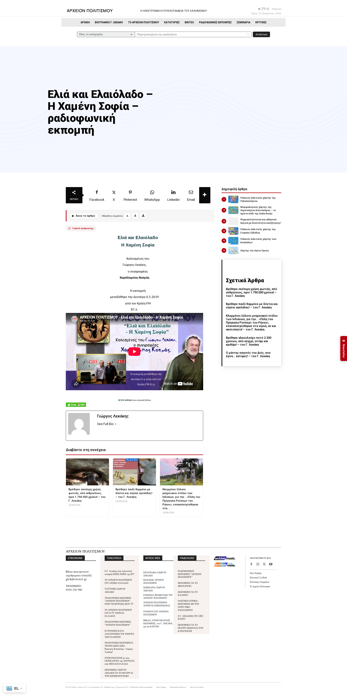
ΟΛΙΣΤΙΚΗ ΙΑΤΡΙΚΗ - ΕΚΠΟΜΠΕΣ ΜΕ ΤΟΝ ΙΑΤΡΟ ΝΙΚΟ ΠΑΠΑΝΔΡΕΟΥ (188, 605)
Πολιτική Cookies (258, 577)
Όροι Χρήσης (256, 572)
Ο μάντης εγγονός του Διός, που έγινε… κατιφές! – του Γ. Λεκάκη (248, 354)
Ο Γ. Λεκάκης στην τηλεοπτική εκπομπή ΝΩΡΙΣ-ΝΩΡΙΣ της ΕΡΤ (119, 572)
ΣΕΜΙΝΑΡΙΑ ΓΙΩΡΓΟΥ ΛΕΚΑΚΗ (154, 589)
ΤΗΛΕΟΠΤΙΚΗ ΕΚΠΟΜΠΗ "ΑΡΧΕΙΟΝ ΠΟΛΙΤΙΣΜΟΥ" (118, 623)
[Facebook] (251, 564)
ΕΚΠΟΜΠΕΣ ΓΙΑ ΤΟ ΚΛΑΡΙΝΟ (188, 593)
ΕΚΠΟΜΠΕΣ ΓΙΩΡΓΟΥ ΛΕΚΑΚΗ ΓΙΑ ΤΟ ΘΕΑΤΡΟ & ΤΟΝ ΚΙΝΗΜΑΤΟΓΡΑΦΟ (119, 672)
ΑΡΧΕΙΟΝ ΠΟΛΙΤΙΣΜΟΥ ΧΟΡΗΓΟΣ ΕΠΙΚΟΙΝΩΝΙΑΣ (156, 604)
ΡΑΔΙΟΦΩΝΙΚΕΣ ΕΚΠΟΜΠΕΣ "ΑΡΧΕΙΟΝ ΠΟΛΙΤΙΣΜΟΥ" (189, 574)
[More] (204, 195)
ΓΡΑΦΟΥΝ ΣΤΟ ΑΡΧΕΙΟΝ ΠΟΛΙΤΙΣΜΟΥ (156, 613)
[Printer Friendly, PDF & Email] (76, 406)
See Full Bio (105, 424)
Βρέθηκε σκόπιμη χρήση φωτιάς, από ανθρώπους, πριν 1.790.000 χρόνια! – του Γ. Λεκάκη (251, 292)
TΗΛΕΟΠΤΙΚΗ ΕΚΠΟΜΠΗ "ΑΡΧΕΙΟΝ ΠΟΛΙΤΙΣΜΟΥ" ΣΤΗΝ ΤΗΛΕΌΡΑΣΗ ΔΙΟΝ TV (119, 600)
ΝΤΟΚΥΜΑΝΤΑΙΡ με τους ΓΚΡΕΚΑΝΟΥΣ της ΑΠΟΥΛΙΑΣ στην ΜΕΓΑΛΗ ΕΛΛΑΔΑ (119, 660)
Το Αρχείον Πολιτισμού (260, 586)
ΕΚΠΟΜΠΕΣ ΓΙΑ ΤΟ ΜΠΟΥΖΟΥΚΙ (188, 584)
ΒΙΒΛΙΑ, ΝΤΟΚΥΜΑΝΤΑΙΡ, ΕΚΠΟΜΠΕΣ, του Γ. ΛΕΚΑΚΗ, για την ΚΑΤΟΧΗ (158, 623)
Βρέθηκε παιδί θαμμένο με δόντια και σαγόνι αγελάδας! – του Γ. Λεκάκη (252, 305)
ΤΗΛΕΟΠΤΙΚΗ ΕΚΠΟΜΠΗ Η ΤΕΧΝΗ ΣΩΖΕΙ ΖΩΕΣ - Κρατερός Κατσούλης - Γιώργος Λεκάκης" (119, 647)
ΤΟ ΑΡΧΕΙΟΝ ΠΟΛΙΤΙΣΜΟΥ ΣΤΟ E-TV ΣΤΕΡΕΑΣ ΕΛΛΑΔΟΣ (118, 612)
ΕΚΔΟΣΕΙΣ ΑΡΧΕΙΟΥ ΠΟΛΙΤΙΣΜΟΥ (153, 581)
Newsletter (343, 348)
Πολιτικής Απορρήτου (259, 581)
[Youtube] (270, 564)
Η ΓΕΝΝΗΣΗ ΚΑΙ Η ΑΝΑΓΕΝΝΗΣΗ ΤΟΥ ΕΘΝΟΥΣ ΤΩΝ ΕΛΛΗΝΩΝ (119, 633)
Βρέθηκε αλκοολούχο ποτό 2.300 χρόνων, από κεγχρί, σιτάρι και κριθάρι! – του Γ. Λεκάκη (248, 341)
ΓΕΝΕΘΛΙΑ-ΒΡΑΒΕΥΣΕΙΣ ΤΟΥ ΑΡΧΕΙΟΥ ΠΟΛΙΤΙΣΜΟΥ (158, 596)
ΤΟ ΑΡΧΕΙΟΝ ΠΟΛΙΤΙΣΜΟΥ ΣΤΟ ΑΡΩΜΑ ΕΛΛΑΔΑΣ (118, 581)
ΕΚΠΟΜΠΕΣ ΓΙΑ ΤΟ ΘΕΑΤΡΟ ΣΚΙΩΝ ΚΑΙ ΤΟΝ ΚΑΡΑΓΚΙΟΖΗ (190, 627)
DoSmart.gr (109, 687)
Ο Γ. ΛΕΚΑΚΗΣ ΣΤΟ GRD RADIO (190, 617)
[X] (264, 564)
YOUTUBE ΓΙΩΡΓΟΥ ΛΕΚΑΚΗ (115, 590)
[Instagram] (257, 564)
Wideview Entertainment (141, 687)
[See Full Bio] (115, 424)
